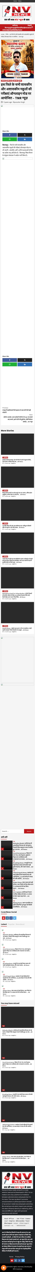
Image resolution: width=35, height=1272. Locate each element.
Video (19, 1)
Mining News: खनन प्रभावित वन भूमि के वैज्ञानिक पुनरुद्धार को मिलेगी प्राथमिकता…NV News (22, 905)
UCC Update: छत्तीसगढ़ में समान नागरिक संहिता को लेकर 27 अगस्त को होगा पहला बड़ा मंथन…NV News (22, 895)
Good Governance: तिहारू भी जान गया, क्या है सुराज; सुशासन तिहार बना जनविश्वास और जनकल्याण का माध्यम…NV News (22, 856)
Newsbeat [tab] (20, 924)
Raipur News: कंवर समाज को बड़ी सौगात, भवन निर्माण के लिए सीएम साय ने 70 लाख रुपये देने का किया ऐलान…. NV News (23, 885)
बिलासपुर (7, 28)
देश (28, 25)
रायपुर (13, 28)
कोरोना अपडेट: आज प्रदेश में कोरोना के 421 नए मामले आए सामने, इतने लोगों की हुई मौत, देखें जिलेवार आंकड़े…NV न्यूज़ (18, 418)
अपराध (29, 28)
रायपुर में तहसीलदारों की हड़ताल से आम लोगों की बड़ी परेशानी (16, 410)
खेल (8, 30)
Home (15, 1)
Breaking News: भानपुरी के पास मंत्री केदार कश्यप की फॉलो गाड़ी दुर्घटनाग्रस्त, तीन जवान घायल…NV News (23, 866)
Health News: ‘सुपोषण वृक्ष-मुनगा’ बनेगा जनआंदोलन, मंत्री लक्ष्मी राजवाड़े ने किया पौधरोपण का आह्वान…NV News (17, 629)
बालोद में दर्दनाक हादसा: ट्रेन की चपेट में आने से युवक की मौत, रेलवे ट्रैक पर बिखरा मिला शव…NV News (16, 460)
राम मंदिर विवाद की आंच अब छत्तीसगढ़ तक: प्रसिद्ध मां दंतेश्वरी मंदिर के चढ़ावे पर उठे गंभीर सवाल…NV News (16, 526)
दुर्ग (10, 28)
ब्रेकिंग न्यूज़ (9, 80)
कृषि (30, 25)
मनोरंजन (4, 30)
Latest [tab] (4, 924)
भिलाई (22, 28)
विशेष (14, 30)
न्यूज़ (14, 841)
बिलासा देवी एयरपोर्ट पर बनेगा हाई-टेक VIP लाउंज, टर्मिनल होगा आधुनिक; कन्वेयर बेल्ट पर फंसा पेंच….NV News (17, 493)
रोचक (11, 30)
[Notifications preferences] (3, 1267)
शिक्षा (16, 30)
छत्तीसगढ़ (15, 25)
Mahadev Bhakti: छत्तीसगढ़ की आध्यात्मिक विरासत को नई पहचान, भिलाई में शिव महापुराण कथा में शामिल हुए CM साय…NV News (23, 846)
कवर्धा (19, 28)
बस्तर (26, 28)
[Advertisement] (17, 281)
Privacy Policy (19, 1257)
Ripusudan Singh (19, 102)
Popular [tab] (11, 924)
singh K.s (13, 463)
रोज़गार (20, 30)
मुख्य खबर (16, 80)
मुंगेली (16, 28)
